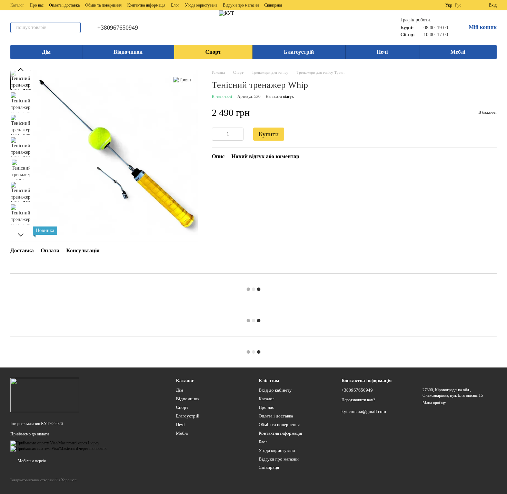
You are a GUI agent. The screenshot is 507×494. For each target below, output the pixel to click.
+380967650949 (117, 27)
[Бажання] (471, 5)
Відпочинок (127, 52)
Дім (46, 52)
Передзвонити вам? (358, 399)
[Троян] (182, 80)
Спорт (213, 52)
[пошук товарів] (75, 27)
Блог (175, 5)
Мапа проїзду (434, 402)
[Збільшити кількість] (238, 134)
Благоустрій (299, 52)
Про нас (36, 5)
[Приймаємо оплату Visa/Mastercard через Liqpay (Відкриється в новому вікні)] (54, 443)
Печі (382, 52)
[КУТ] (44, 394)
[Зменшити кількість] (217, 134)
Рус (458, 5)
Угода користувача (201, 5)
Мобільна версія (31, 460)
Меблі (457, 52)
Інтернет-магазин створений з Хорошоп (43, 480)
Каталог (17, 5)
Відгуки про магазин (241, 5)
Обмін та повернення (103, 5)
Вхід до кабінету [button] (275, 390)
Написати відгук (280, 96)
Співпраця (273, 5)
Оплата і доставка (64, 5)
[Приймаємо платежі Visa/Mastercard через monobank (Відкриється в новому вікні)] (58, 448)
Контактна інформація (146, 5)
